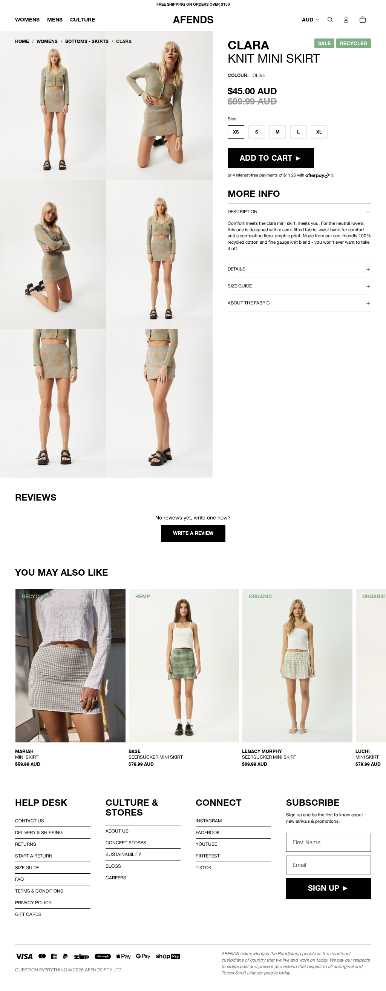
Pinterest (208, 856)
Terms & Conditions (39, 891)
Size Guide (27, 867)
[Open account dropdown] (346, 19)
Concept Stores (126, 842)
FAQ (19, 879)
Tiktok (203, 867)
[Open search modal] (330, 19)
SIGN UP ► (328, 888)
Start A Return (33, 856)
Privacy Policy (33, 902)
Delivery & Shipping (39, 832)
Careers (116, 877)
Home (22, 41)
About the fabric (249, 303)
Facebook (208, 832)
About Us (117, 831)
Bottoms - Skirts (87, 41)
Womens (47, 41)
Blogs (113, 866)
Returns (25, 844)
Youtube (206, 844)
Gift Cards (28, 914)
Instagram (209, 821)
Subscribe (313, 802)
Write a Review (193, 533)
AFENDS (94, 970)
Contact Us (29, 821)
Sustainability (123, 854)
